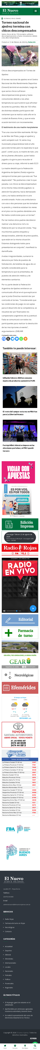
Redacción (32, 42)
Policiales (8, 975)
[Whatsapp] (21, 339)
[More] (25, 339)
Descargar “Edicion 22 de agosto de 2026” (20, 537)
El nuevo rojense (23, 1033)
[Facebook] (4, 339)
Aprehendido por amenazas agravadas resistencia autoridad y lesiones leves (19, 1010)
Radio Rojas (9, 919)
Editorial (8, 955)
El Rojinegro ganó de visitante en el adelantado (17, 1003)
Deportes (8, 951)
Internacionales (10, 963)
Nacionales (9, 971)
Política (7, 979)
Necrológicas (9, 927)
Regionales (9, 988)
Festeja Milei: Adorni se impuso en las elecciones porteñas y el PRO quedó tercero (18, 448)
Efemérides (9, 959)
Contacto (8, 931)
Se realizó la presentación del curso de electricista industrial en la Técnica (19, 1016)
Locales (8, 967)
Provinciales (9, 983)
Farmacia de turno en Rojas (15, 923)
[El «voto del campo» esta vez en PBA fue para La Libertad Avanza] (20, 397)
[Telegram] (12, 339)
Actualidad (8, 946)
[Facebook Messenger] (17, 339)
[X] (8, 339)
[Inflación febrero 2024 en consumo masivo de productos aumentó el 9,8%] (20, 363)
